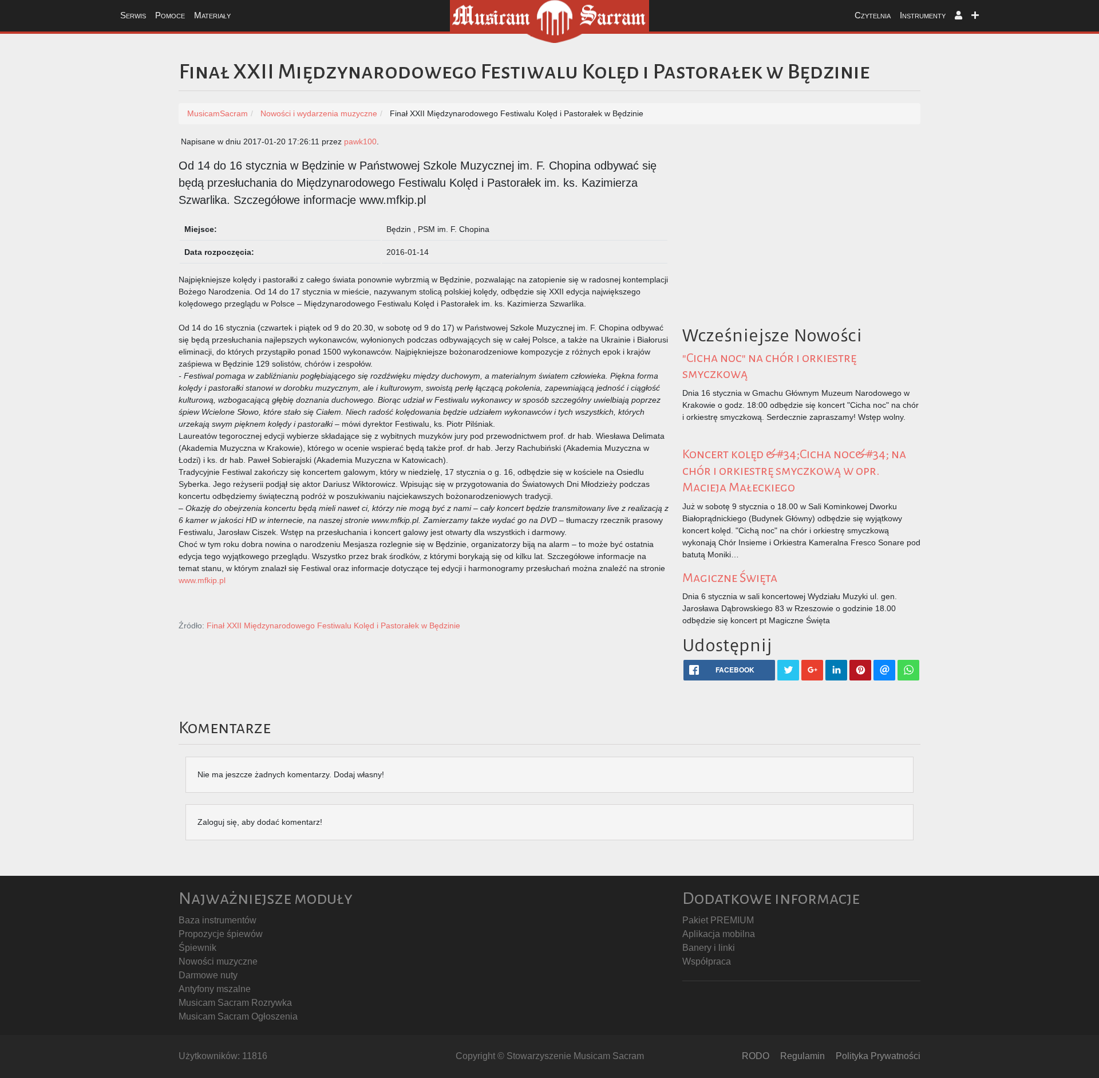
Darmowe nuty (208, 975)
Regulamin (802, 1056)
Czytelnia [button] (873, 15)
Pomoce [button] (170, 15)
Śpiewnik (197, 948)
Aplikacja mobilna (718, 934)
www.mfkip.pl (202, 580)
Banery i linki (708, 948)
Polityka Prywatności (878, 1056)
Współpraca (706, 961)
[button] (958, 16)
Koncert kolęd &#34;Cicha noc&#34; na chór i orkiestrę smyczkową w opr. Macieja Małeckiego (794, 470)
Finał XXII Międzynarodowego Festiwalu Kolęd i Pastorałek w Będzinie (333, 625)
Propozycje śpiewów (221, 934)
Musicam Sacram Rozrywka (235, 1003)
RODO (755, 1056)
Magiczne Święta (729, 578)
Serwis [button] (133, 15)
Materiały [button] (212, 15)
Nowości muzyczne (218, 961)
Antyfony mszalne (215, 989)
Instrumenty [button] (923, 15)
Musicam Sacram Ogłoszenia (238, 1016)
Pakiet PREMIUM (718, 920)
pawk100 (360, 141)
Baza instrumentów (217, 920)
